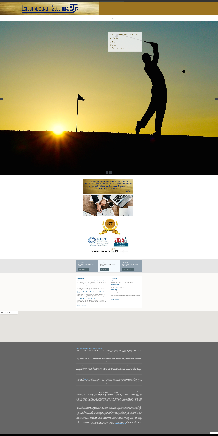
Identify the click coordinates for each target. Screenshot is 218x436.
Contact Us (124, 18)
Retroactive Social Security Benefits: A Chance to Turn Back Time (91, 239)
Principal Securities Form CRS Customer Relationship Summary (89, 295)
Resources (105, 18)
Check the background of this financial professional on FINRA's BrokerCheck (108, 1)
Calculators (114, 225)
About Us (97, 18)
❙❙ (110, 119)
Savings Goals (114, 236)
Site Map (77, 375)
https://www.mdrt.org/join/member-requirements (121, 307)
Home (92, 18)
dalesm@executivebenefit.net (117, 48)
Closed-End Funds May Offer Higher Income (87, 245)
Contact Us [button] (103, 215)
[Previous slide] (1, 72)
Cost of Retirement (115, 231)
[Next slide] (216, 72)
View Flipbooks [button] (82, 215)
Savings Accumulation (116, 227)
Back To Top (213, 379)
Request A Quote (115, 18)
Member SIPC (85, 326)
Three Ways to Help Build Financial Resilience (88, 233)
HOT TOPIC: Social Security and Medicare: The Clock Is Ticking (91, 227)
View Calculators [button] (127, 215)
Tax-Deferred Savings (116, 240)
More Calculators (115, 246)
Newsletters (80, 225)
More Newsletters (81, 252)
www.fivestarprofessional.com (120, 370)
